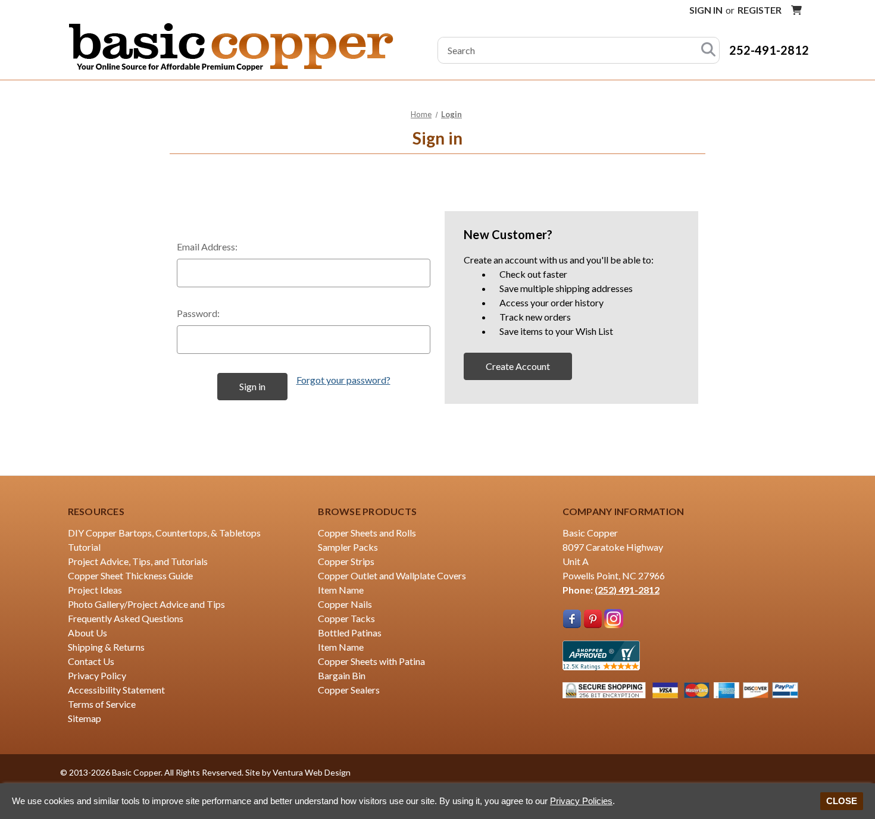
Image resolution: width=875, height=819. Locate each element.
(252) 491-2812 (627, 589)
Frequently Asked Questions (125, 618)
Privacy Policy (97, 675)
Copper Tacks (346, 618)
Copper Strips (346, 561)
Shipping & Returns (106, 646)
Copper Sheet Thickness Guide (130, 575)
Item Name (341, 589)
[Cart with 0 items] (796, 10)
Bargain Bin (341, 675)
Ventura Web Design (312, 772)
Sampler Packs (348, 547)
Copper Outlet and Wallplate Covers (392, 575)
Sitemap (84, 718)
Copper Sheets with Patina (371, 661)
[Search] (708, 50)
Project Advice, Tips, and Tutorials (138, 561)
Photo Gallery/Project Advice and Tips (146, 604)
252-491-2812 (769, 50)
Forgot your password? (343, 379)
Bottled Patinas (350, 632)
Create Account (518, 366)
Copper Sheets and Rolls (367, 532)
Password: (198, 313)
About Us (87, 632)
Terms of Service (102, 704)
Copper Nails (345, 604)
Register (760, 9)
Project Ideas (95, 589)
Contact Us (91, 661)
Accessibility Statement (116, 689)
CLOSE (841, 801)
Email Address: (207, 246)
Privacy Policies (581, 801)
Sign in (706, 9)
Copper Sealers (349, 689)
